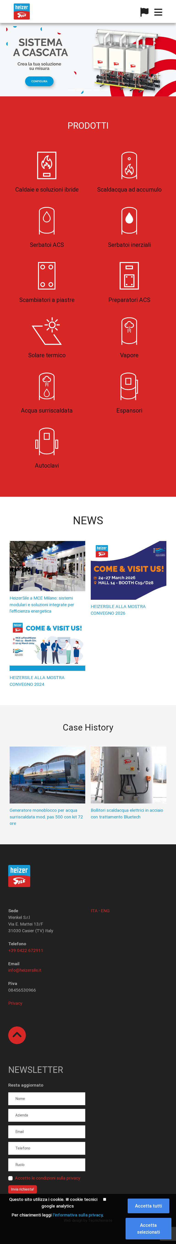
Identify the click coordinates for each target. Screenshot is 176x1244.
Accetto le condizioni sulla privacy (47, 1178)
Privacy (15, 1003)
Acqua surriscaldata (47, 410)
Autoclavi (47, 465)
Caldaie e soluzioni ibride (47, 189)
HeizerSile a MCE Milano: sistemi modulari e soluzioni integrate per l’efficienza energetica (42, 604)
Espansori (129, 410)
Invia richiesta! (22, 1189)
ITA (94, 910)
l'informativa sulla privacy (77, 1215)
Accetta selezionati (148, 1228)
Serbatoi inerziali (129, 244)
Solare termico (47, 355)
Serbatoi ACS (47, 244)
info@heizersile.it (24, 970)
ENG (105, 910)
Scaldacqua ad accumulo (129, 189)
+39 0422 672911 (25, 950)
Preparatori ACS (129, 299)
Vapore (129, 355)
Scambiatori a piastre (46, 299)
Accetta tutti (148, 1206)
